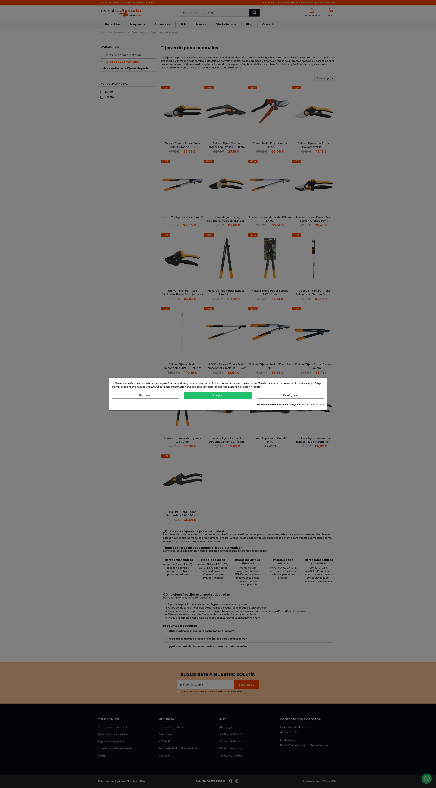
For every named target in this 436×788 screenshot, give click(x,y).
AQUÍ (155, 386)
